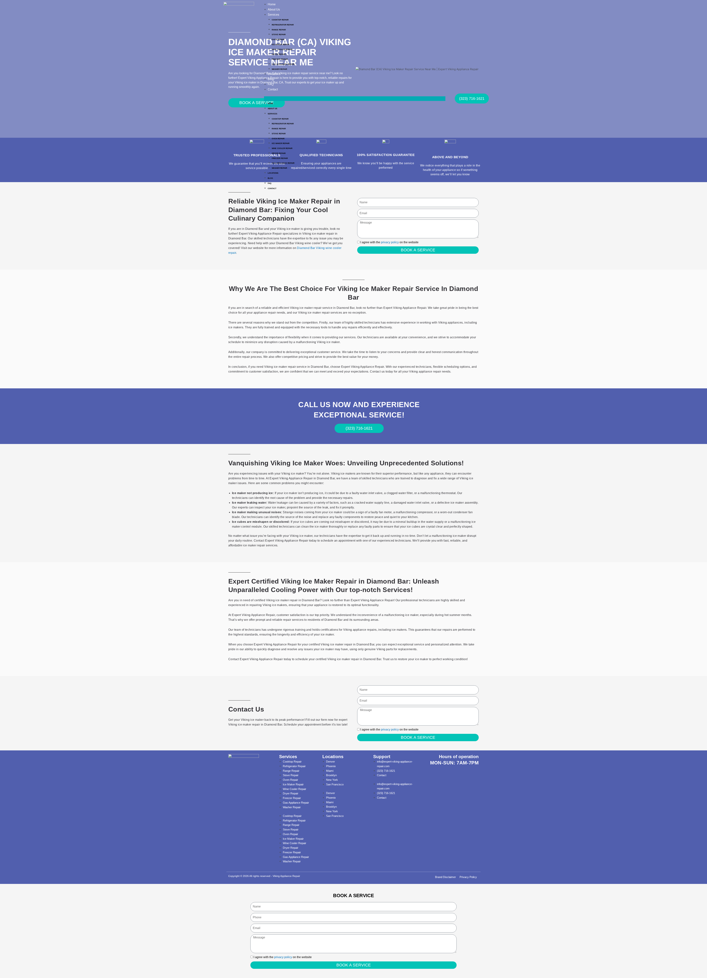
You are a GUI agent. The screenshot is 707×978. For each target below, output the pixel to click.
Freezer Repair (280, 59)
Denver (330, 761)
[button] (354, 98)
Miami (329, 770)
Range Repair (291, 770)
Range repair (279, 30)
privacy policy (390, 242)
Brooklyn (331, 775)
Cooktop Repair (280, 20)
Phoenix (331, 766)
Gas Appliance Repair (283, 64)
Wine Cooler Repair (282, 49)
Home (272, 4)
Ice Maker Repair (280, 44)
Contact (273, 89)
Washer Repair (279, 69)
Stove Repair (279, 35)
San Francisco (335, 784)
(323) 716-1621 (386, 770)
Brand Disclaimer (445, 877)
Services (273, 14)
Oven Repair (278, 39)
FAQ (271, 84)
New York (332, 779)
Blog (271, 79)
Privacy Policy (468, 877)
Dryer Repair (279, 54)
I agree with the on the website (389, 242)
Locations (274, 73)
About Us (274, 9)
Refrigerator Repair (283, 25)
